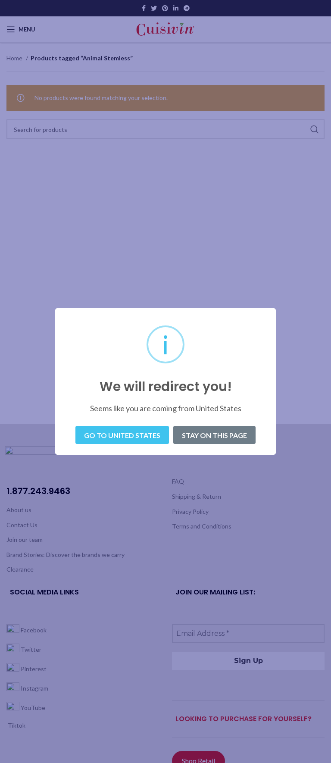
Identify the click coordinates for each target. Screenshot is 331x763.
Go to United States (122, 435)
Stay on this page (214, 435)
